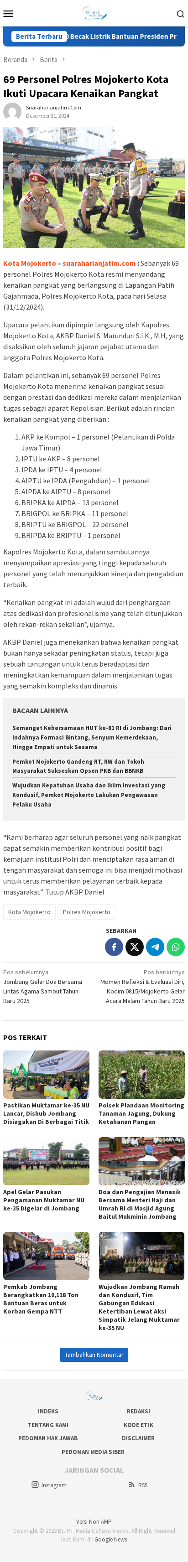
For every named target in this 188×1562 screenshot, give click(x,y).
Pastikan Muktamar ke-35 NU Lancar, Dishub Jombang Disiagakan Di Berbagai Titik (46, 1113)
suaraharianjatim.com (99, 263)
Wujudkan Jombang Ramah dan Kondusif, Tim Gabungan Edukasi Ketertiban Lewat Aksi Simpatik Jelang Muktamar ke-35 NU (139, 1307)
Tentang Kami (47, 1425)
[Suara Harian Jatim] (94, 12)
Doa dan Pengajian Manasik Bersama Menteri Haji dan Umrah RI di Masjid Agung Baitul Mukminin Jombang (140, 1204)
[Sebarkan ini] (114, 947)
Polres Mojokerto (86, 912)
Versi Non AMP (94, 1522)
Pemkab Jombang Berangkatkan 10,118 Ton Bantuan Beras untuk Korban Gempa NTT (40, 1299)
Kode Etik (138, 1425)
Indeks (48, 1411)
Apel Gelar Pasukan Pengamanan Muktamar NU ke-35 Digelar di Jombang (43, 1200)
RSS (142, 1485)
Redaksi (138, 1411)
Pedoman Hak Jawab (48, 1438)
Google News (110, 1539)
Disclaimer (138, 1438)
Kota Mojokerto (29, 912)
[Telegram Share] (155, 947)
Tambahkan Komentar (94, 1354)
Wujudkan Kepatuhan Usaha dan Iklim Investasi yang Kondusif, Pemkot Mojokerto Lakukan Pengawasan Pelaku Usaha (88, 794)
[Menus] (8, 13)
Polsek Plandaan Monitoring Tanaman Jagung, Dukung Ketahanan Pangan (141, 1113)
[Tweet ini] (134, 947)
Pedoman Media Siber (93, 1452)
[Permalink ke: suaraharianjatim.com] (12, 111)
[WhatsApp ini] (176, 947)
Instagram (54, 1485)
